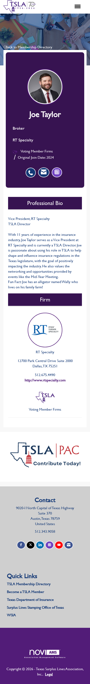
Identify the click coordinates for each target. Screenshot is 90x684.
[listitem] (32, 170)
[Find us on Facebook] (21, 545)
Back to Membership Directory (29, 47)
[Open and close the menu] (60, 7)
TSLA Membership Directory (29, 584)
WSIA (11, 615)
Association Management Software (45, 657)
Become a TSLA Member (25, 592)
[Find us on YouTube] (59, 545)
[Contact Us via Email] (68, 545)
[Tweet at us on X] (30, 545)
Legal (49, 674)
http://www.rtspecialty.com (45, 380)
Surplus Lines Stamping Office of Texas (35, 607)
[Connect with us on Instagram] (49, 545)
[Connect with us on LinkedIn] (40, 545)
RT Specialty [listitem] (45, 352)
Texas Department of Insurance (31, 599)
